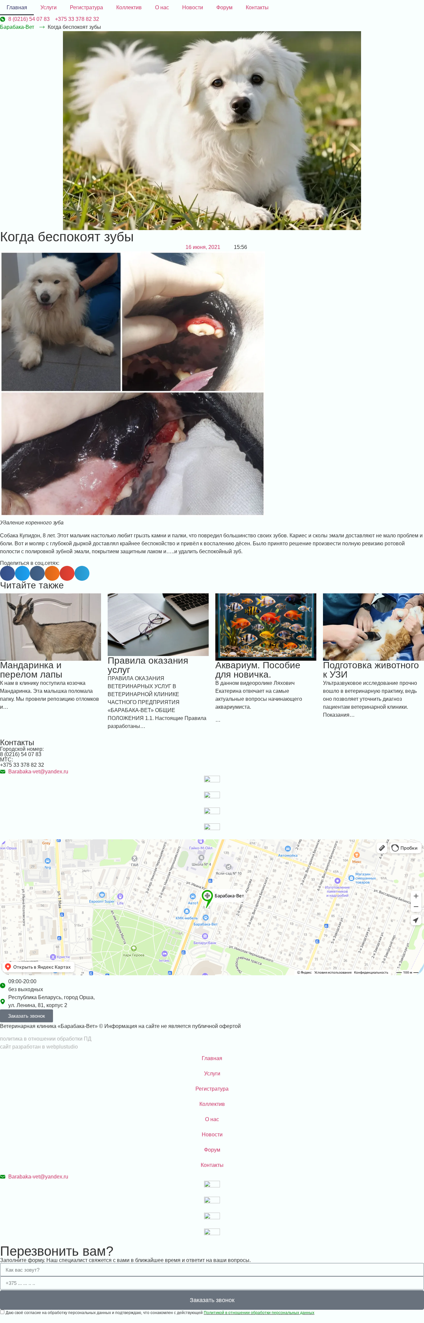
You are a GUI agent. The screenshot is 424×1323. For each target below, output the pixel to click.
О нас (162, 7)
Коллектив (129, 7)
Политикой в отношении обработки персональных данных (259, 1312)
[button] (7, 573)
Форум (224, 7)
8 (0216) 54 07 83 (20, 754)
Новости (192, 7)
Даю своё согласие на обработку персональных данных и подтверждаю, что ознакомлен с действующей (160, 1312)
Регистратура (86, 7)
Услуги (48, 7)
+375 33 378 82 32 (22, 765)
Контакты (257, 7)
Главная (17, 7)
